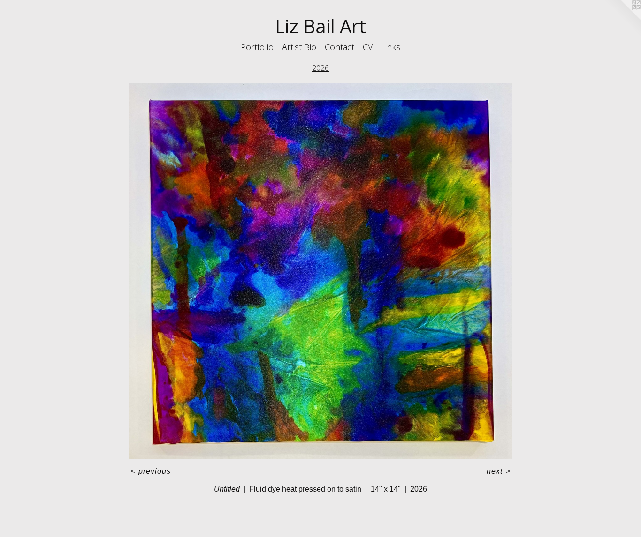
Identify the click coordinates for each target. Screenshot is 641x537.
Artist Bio (299, 46)
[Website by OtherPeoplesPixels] (622, 18)
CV (368, 46)
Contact (339, 46)
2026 (320, 68)
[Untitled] (321, 271)
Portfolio (257, 46)
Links (390, 46)
